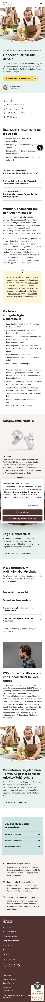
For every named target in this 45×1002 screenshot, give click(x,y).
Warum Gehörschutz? (15, 105)
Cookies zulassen (22, 512)
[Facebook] (5, 965)
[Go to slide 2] (23, 477)
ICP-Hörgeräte (12, 117)
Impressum (36, 497)
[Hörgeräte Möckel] (7, 3)
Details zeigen (33, 506)
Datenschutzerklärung (17, 497)
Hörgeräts (21, 701)
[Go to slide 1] (19, 477)
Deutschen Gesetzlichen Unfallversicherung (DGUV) (22, 295)
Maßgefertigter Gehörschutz (18, 109)
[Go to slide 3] (25, 477)
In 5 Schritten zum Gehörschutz (19, 113)
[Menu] (40, 3)
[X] (10, 965)
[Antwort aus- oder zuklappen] (22, 172)
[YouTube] (14, 965)
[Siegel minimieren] (43, 986)
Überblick (10, 101)
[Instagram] (19, 965)
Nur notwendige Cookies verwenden (22, 518)
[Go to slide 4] (27, 477)
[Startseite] (4, 50)
